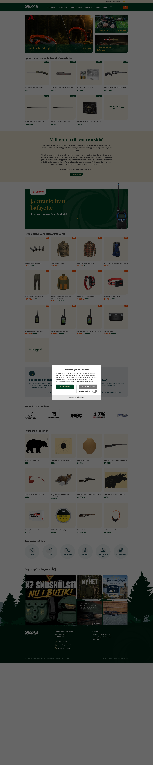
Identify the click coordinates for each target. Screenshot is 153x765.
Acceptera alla (65, 386)
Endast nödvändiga (88, 386)
